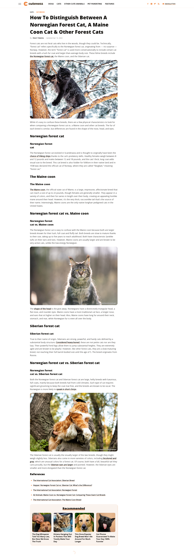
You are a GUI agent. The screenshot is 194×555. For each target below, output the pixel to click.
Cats (59, 4)
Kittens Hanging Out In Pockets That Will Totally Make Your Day (63, 538)
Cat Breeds (40, 12)
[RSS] (158, 4)
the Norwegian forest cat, (42, 56)
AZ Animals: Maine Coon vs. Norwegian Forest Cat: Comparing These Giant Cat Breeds (69, 495)
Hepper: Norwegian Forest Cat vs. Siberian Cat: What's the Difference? (62, 485)
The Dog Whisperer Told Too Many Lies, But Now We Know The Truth (41, 538)
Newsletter (170, 4)
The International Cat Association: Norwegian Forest (55, 490)
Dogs (51, 4)
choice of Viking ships (40, 156)
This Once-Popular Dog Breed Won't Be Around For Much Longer (83, 538)
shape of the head (42, 308)
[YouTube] (151, 4)
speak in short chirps (66, 389)
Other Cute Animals (74, 4)
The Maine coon (37, 189)
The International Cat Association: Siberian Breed (54, 480)
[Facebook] (147, 4)
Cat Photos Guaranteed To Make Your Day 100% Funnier (105, 538)
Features (109, 4)
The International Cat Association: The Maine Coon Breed (57, 500)
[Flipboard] (155, 4)
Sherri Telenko (38, 38)
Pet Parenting (95, 4)
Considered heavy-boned (67, 342)
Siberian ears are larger (62, 464)
